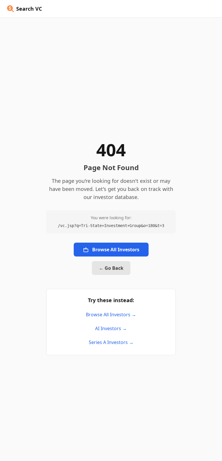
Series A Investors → (111, 342)
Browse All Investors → (111, 314)
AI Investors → (111, 328)
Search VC (29, 8)
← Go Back (111, 268)
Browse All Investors (115, 249)
